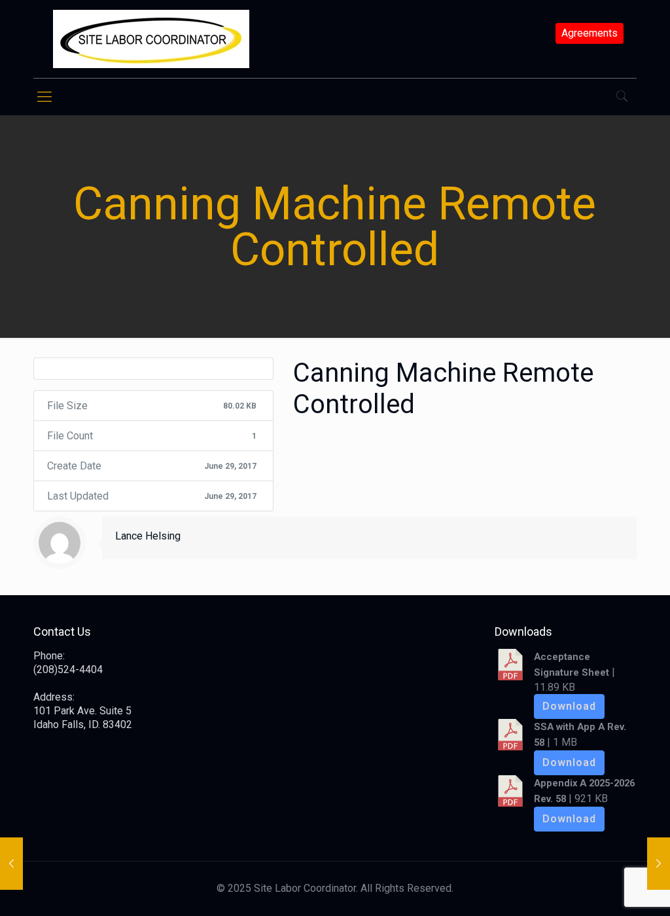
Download (569, 706)
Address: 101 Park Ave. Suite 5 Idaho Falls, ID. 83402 (82, 711)
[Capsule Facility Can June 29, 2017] (658, 863)
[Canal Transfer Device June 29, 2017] (11, 863)
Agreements (589, 33)
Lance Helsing (148, 536)
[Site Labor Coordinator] (151, 39)
